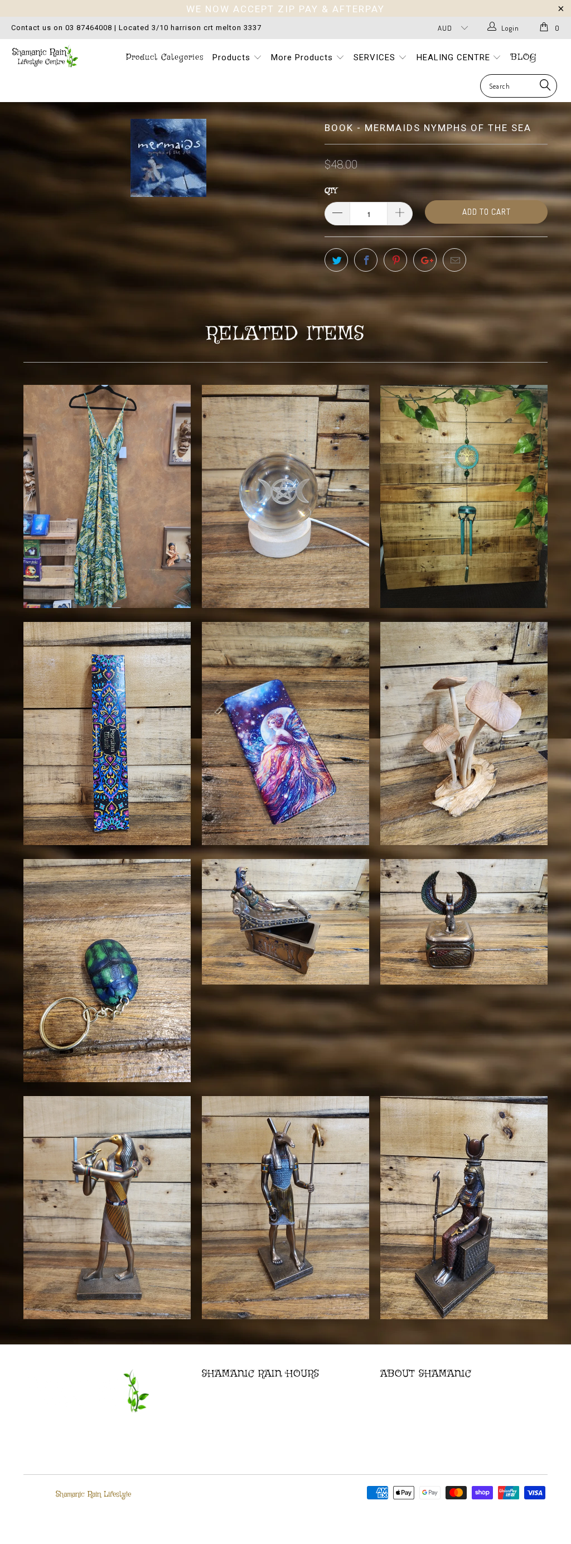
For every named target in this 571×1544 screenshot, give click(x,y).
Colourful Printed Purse (285, 733)
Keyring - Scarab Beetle (107, 970)
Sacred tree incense (107, 733)
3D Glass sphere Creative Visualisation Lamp (285, 496)
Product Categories (165, 57)
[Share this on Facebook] (366, 260)
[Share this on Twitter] (336, 260)
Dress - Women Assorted (107, 496)
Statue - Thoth (107, 1207)
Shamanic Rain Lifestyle (93, 1494)
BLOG (523, 57)
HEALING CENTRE (455, 57)
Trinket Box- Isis (464, 922)
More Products (303, 57)
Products (232, 57)
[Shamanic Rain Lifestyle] (51, 56)
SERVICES (376, 57)
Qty (331, 191)
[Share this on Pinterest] (395, 260)
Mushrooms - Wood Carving (464, 733)
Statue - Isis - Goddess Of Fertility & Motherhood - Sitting (464, 1207)
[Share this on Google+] (425, 260)
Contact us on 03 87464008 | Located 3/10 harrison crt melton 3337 (136, 27)
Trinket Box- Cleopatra (285, 922)
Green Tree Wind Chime (464, 496)
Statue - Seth (285, 1207)
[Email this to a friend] (454, 260)
